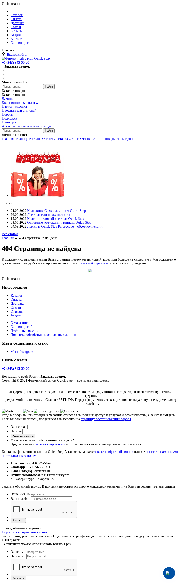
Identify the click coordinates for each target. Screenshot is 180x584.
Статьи (74, 139)
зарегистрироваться (50, 444)
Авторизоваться (23, 436)
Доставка (61, 139)
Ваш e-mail (19, 427)
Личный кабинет (14, 135)
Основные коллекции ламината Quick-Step (59, 222)
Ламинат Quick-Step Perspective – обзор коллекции (65, 226)
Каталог (35, 139)
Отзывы (86, 139)
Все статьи (10, 234)
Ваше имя (18, 494)
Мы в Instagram (22, 352)
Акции (98, 139)
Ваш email (18, 556)
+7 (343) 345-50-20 (15, 62)
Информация (11, 3)
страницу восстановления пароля (106, 419)
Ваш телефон (20, 498)
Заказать (18, 520)
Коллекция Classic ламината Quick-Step (56, 211)
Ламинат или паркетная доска (49, 214)
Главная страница (15, 139)
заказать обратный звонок (113, 452)
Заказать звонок (17, 66)
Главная (8, 238)
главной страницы (95, 263)
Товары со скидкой (118, 139)
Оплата (47, 139)
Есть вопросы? (22, 327)
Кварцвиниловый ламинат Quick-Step (55, 218)
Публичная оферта (24, 330)
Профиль (8, 50)
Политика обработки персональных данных (44, 334)
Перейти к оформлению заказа (25, 532)
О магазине (19, 323)
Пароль (16, 431)
